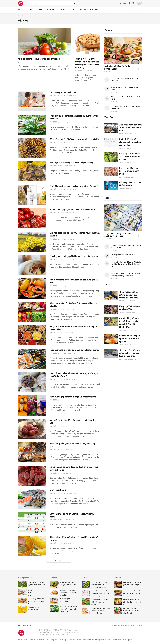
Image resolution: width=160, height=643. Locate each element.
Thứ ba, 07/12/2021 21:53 (66, 309)
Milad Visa (90, 640)
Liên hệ (140, 625)
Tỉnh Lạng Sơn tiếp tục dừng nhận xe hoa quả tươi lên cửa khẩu (129, 353)
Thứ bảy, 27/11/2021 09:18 (67, 379)
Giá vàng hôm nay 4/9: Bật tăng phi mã (123, 255)
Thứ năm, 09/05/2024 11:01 (128, 344)
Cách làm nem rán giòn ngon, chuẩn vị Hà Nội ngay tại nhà (129, 338)
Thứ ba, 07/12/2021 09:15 (66, 332)
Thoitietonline (81, 640)
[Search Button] (74, 3)
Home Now (71, 640)
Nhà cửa (83, 10)
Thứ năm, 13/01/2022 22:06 (67, 189)
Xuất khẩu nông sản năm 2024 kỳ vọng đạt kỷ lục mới (130, 128)
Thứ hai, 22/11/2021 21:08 (67, 400)
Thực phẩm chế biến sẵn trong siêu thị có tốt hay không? (75, 350)
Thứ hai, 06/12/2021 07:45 (67, 353)
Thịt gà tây (53, 640)
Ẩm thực (63, 10)
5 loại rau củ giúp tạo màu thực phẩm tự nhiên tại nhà (73, 396)
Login (124, 3)
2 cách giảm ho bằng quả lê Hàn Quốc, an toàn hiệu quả (74, 256)
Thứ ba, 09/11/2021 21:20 (66, 520)
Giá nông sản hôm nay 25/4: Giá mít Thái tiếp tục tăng (129, 156)
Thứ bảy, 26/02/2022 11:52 (67, 166)
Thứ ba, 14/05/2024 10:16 (127, 301)
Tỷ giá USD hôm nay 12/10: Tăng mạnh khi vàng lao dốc (117, 234)
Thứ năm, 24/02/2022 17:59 (128, 359)
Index (47, 640)
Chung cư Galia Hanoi (102, 640)
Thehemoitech (23, 640)
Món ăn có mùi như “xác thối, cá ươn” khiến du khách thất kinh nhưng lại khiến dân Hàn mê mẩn (126, 264)
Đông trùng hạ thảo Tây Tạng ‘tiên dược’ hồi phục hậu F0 (74, 139)
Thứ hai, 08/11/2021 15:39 (67, 543)
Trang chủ (21, 16)
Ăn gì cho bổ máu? (58, 490)
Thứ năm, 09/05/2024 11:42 (128, 330)
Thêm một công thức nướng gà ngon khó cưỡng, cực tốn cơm (128, 295)
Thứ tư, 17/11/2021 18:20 (66, 426)
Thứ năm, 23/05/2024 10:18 (128, 134)
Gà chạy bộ (40, 640)
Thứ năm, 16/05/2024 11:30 (67, 96)
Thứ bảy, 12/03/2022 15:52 (67, 142)
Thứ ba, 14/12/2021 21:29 (66, 259)
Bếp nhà (73, 10)
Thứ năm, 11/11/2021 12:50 (67, 493)
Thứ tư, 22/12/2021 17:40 (66, 213)
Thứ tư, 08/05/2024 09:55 (127, 148)
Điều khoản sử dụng (124, 625)
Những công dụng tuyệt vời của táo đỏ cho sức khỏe (73, 209)
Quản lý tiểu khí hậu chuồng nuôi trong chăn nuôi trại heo (130, 142)
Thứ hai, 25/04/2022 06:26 (127, 162)
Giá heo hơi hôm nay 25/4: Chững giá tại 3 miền (129, 171)
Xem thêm (58, 561)
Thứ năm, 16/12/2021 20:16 (67, 239)
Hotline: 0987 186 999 (24, 625)
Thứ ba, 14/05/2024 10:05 (127, 312)
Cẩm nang (94, 10)
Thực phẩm (51, 10)
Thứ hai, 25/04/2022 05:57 (127, 188)
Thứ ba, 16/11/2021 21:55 (66, 450)
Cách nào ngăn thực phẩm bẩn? (63, 92)
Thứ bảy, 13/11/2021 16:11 (67, 473)
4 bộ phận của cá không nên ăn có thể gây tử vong (72, 162)
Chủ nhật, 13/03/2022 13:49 (67, 122)
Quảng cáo (134, 625)
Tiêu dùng (39, 10)
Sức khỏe (28, 16)
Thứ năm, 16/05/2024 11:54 (27, 62)
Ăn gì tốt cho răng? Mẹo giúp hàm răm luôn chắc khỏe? (74, 186)
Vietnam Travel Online (118, 640)
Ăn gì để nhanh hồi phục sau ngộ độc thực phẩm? (39, 59)
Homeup (32, 640)
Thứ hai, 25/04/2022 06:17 (127, 177)
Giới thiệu (114, 625)
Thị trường (27, 10)
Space (129, 640)
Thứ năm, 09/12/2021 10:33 (67, 286)
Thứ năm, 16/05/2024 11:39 (84, 70)
